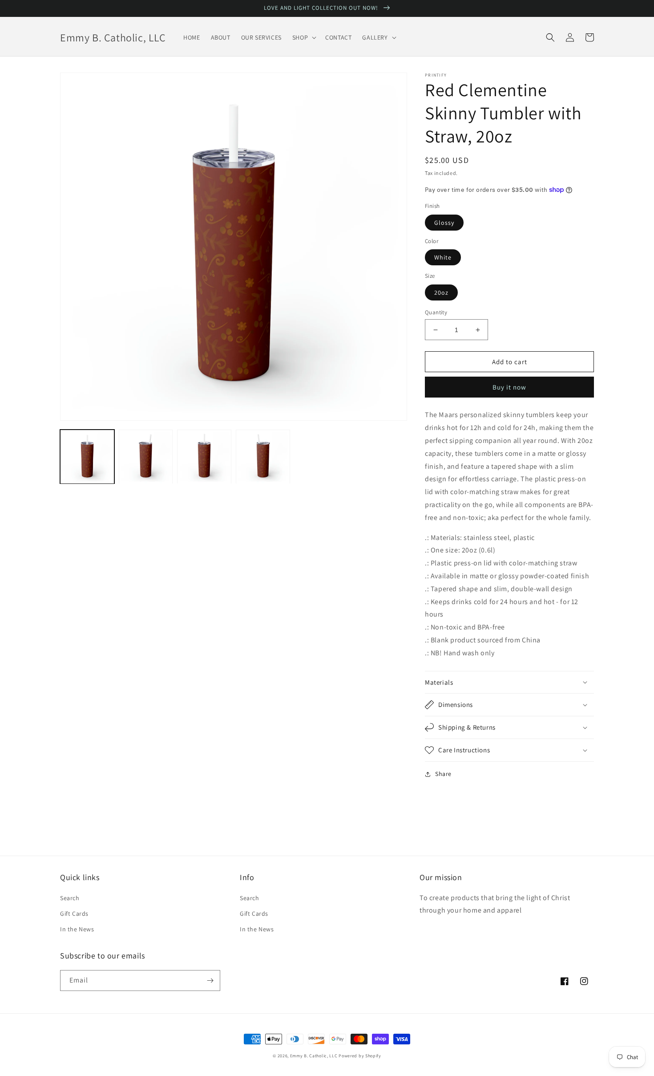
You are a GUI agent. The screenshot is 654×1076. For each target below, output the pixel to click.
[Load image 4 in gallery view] (263, 457)
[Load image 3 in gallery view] (204, 457)
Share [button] (443, 774)
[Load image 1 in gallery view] (87, 457)
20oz (441, 292)
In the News (77, 929)
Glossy (444, 223)
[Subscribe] (210, 980)
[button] (303, 37)
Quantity (436, 312)
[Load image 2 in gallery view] (146, 457)
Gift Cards (74, 914)
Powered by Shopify (360, 1056)
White (443, 257)
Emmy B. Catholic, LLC (314, 1056)
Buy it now (509, 387)
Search (70, 898)
